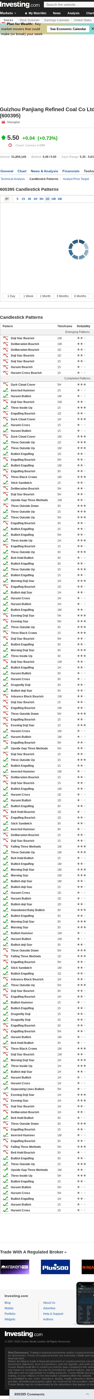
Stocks (8, 20)
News (57, 13)
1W (53, 199)
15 (23, 199)
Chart (22, 171)
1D (47, 199)
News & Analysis (44, 171)
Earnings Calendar (56, 20)
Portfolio (10, 1314)
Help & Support (53, 1314)
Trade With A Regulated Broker (31, 1252)
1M (60, 199)
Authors (48, 1319)
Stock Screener (30, 20)
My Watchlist (37, 13)
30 (29, 199)
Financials (71, 171)
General (6, 171)
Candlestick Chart (7, 199)
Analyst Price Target (76, 179)
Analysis (73, 13)
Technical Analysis (13, 179)
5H (41, 199)
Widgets (10, 1319)
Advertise (49, 1308)
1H (35, 199)
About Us (49, 1302)
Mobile (9, 1308)
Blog (8, 1302)
